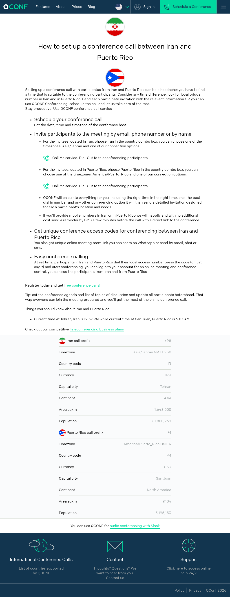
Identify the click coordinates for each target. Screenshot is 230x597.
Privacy (195, 590)
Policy (179, 590)
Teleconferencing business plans (97, 329)
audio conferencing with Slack (135, 525)
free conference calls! (82, 285)
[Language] (122, 6)
